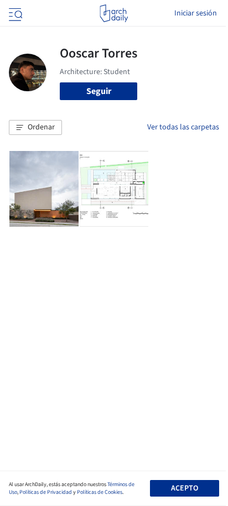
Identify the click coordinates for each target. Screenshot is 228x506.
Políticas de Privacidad (45, 492)
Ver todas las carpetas (183, 127)
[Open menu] (14, 13)
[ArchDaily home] (114, 13)
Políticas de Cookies (99, 492)
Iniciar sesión (195, 13)
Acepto (184, 488)
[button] (35, 127)
